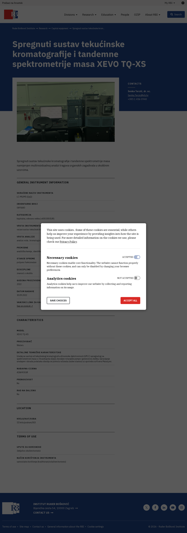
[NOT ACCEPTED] (137, 282)
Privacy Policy (68, 241)
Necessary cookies (62, 257)
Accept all (130, 300)
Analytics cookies (61, 278)
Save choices (58, 300)
